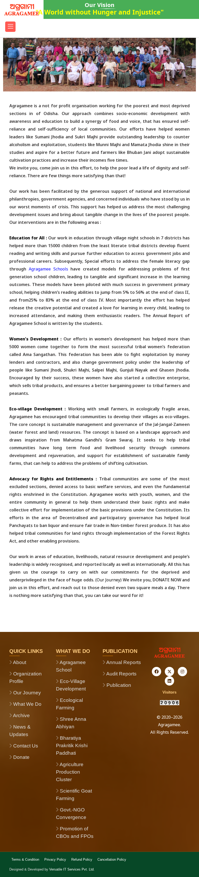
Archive (21, 715)
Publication (118, 685)
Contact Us (25, 745)
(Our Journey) (108, 580)
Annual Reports (123, 662)
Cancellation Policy (111, 859)
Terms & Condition (25, 859)
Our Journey (26, 692)
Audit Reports (121, 673)
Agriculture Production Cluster (69, 772)
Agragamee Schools (50, 269)
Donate (21, 757)
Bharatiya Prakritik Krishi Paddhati (72, 745)
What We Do (26, 704)
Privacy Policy (55, 859)
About (19, 662)
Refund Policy (81, 859)
